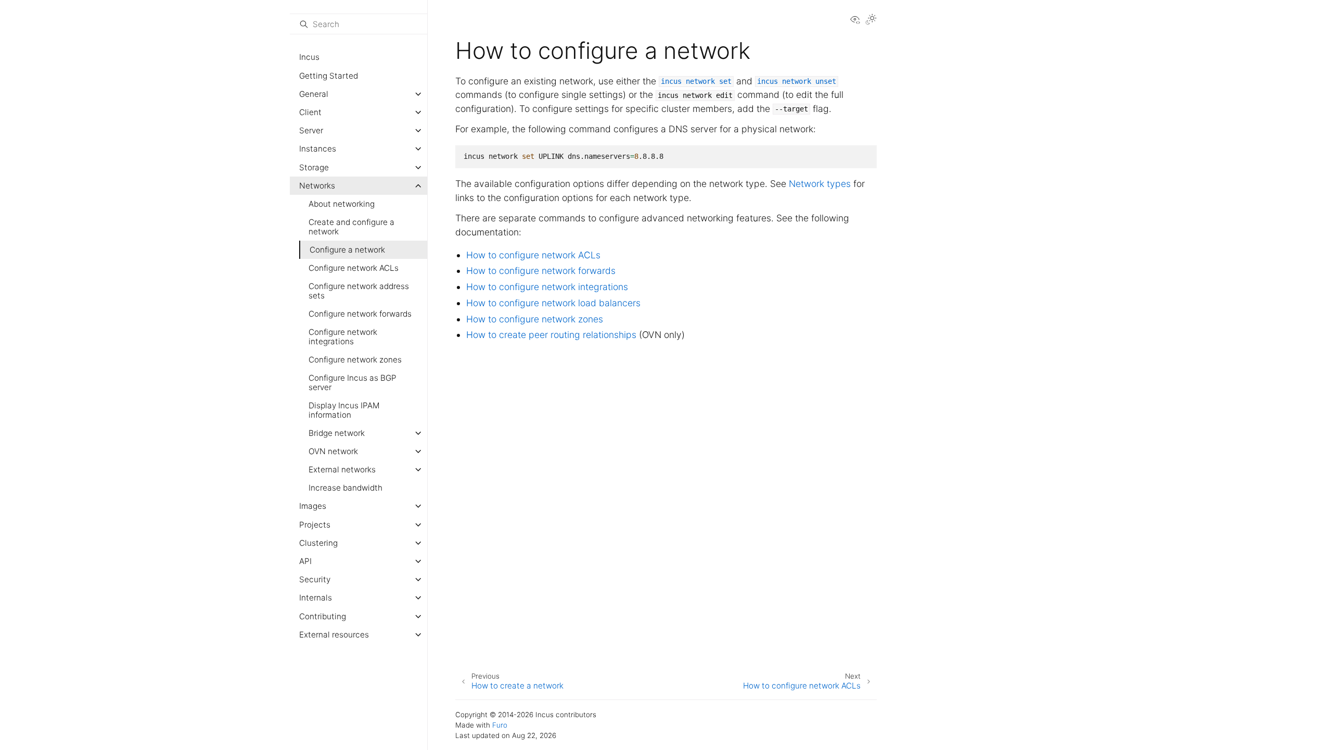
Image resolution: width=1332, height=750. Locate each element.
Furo (499, 725)
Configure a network (347, 250)
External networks (342, 469)
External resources (334, 635)
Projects (314, 525)
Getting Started (328, 76)
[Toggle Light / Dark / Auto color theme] (871, 20)
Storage (314, 167)
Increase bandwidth (345, 488)
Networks (317, 186)
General (313, 94)
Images (312, 506)
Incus (309, 57)
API (305, 561)
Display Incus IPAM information (344, 410)
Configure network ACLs (354, 268)
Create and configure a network (351, 226)
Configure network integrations (343, 336)
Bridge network (337, 433)
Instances (317, 149)
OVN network (333, 451)
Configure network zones (355, 360)
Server (311, 130)
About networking (342, 204)
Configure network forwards (360, 314)
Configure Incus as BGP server (352, 382)
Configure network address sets (359, 291)
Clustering (318, 543)
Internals (315, 598)
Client (310, 112)
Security (314, 579)
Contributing (322, 616)
